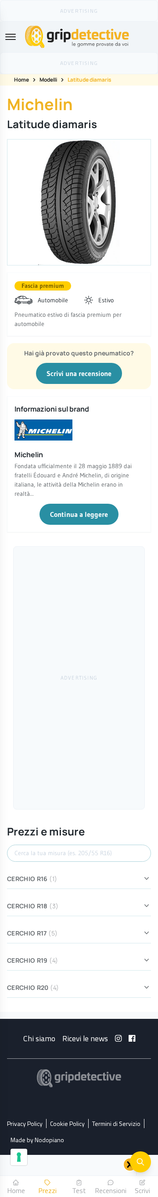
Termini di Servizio (116, 1123)
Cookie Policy (67, 1123)
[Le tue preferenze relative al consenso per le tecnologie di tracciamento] (19, 1157)
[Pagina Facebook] (132, 1038)
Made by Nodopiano (37, 1139)
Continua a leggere (79, 514)
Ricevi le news (85, 1038)
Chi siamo (39, 1038)
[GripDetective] (79, 1078)
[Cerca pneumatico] (140, 1161)
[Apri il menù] (10, 36)
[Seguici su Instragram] (118, 1038)
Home (21, 79)
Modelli (48, 79)
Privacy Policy (25, 1123)
